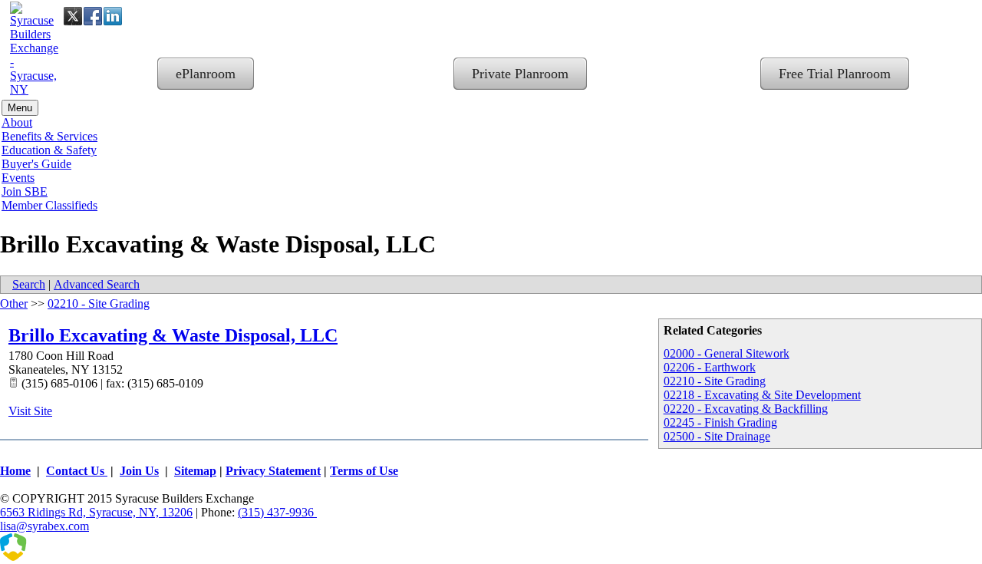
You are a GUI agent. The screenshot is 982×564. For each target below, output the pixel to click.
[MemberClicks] (76, 556)
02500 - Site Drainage (717, 436)
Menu (20, 108)
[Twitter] (73, 16)
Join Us (139, 470)
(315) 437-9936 (277, 512)
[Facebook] (93, 16)
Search (28, 284)
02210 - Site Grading (715, 381)
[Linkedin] (113, 16)
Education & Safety (49, 150)
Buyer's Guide (36, 163)
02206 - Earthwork (710, 367)
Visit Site (30, 410)
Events (18, 177)
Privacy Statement (273, 470)
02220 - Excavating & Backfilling (746, 408)
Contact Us (76, 470)
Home (15, 470)
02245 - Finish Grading (720, 422)
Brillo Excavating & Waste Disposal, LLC (173, 335)
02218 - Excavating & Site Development (762, 394)
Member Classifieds (49, 205)
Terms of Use (364, 470)
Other (14, 303)
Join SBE (25, 191)
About (17, 122)
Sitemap (195, 470)
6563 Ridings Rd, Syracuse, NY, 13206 (96, 512)
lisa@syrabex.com (44, 526)
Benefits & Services (49, 136)
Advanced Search (97, 284)
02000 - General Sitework (726, 353)
